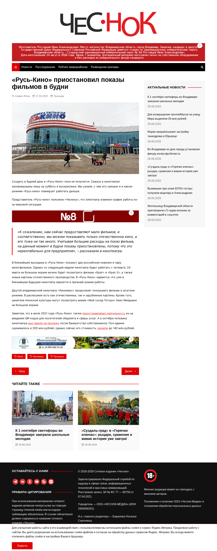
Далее (128, 371)
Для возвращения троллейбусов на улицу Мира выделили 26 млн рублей (173, 116)
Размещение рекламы (105, 67)
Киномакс (38, 356)
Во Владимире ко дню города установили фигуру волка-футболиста (173, 151)
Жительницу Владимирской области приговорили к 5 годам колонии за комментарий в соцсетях (170, 210)
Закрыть (22, 545)
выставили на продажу (43, 323)
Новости (26, 67)
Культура (59, 96)
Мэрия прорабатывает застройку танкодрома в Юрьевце (168, 134)
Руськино (59, 356)
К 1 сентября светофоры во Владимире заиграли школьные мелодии (42, 435)
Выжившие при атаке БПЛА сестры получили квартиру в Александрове (169, 190)
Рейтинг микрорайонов (72, 67)
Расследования (45, 67)
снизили (102, 328)
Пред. (22, 371)
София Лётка (22, 96)
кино (20, 356)
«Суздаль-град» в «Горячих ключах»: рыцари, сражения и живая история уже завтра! (107, 435)
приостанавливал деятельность (103, 313)
